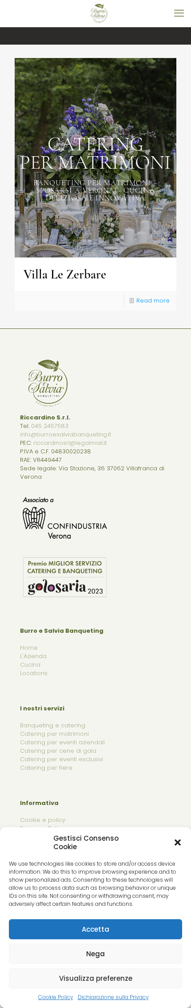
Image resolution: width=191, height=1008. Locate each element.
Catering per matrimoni (54, 734)
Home (29, 647)
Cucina (30, 664)
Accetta (95, 929)
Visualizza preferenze (95, 978)
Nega (95, 953)
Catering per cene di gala (58, 751)
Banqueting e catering (52, 725)
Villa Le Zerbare (65, 274)
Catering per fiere (46, 767)
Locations (34, 673)
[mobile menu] (179, 13)
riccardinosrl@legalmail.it (70, 443)
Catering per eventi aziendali (62, 742)
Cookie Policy (55, 997)
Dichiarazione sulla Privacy (113, 997)
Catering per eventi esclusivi (61, 759)
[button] (177, 842)
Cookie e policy (42, 820)
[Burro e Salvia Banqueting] (99, 13)
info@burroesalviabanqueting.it (65, 434)
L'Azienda (33, 656)
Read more (153, 300)
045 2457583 (49, 426)
